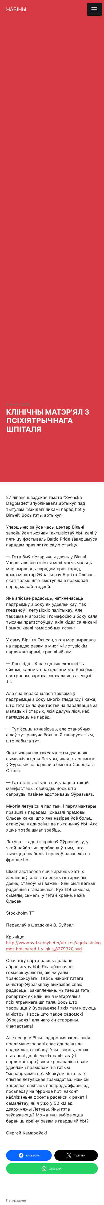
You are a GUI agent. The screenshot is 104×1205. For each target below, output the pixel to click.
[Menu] (94, 9)
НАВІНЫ (16, 9)
